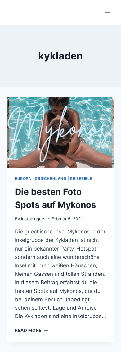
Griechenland (50, 178)
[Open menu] (108, 12)
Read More (31, 330)
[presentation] (60, 132)
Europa (23, 178)
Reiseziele (81, 178)
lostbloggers (33, 218)
